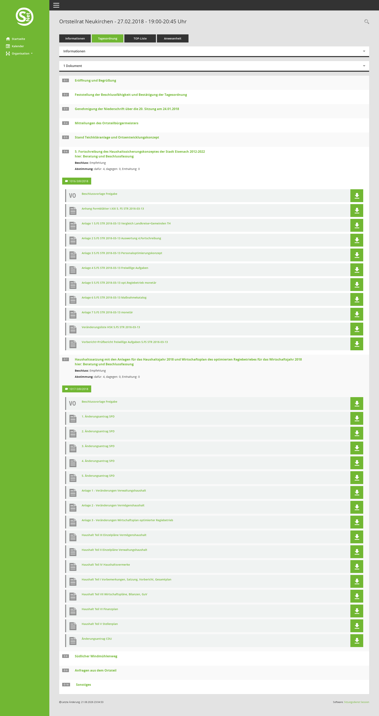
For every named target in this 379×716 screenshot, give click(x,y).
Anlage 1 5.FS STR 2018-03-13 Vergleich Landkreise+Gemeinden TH (126, 223)
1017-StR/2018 (78, 389)
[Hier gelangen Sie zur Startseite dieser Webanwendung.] (24, 17)
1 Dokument (72, 66)
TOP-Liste (140, 38)
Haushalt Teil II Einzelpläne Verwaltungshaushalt (114, 550)
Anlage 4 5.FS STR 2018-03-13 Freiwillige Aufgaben (115, 268)
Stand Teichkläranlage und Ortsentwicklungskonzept (117, 137)
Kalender (18, 46)
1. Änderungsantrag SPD (98, 416)
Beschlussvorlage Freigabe (99, 194)
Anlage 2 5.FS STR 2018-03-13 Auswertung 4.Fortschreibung (121, 238)
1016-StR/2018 (78, 181)
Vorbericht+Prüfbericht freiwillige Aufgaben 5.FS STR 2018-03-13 (125, 342)
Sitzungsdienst (356, 702)
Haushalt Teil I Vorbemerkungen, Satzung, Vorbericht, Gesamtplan (126, 579)
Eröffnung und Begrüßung (95, 80)
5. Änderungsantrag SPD (98, 476)
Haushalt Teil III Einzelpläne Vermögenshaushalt (114, 535)
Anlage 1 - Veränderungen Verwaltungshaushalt (114, 490)
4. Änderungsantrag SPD (98, 461)
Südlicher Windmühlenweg (96, 656)
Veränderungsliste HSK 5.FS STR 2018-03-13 (111, 327)
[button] (24, 53)
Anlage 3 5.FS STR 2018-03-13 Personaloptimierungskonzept (122, 253)
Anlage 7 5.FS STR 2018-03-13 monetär (107, 312)
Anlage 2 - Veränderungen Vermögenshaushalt (113, 505)
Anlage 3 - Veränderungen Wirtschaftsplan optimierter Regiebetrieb (127, 520)
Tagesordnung (107, 38)
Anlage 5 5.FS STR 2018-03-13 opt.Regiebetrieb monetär (119, 283)
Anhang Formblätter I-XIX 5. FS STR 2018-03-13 (113, 208)
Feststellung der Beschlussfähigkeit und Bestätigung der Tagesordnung (131, 94)
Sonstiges (83, 684)
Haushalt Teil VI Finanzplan (100, 609)
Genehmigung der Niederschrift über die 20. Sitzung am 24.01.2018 (127, 109)
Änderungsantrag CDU (97, 639)
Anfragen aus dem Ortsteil (95, 670)
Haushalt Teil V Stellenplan (100, 624)
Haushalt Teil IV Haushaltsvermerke (106, 564)
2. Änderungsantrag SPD (98, 431)
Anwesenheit (172, 38)
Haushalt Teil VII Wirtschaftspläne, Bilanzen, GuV (114, 594)
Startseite (18, 39)
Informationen (75, 38)
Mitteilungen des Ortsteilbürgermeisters (106, 123)
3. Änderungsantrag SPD (98, 446)
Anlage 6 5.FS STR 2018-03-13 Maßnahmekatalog (114, 297)
